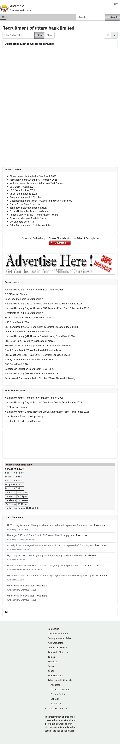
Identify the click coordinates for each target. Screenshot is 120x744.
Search (114, 17)
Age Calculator (55, 643)
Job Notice (53, 629)
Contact (54, 699)
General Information (58, 633)
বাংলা (116, 4)
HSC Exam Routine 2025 (22, 190)
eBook (51, 671)
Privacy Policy (57, 694)
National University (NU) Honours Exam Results (34, 214)
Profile (51, 666)
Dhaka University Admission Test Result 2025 (33, 176)
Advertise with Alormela (60, 680)
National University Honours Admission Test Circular (36, 183)
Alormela (17, 6)
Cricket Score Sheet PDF (22, 221)
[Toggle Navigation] (3, 17)
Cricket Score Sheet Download (25, 204)
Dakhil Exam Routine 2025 (23, 193)
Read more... (100, 525)
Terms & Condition (60, 689)
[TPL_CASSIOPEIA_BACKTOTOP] (115, 739)
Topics (51, 657)
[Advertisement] (60, 87)
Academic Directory (58, 652)
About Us (55, 685)
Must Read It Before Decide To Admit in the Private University (41, 200)
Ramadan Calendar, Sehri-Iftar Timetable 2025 (33, 179)
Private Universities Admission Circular (29, 211)
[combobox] (90, 17)
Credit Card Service (57, 647)
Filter (39, 35)
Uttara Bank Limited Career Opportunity (29, 43)
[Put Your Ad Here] (60, 263)
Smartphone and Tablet (60, 638)
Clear (49, 35)
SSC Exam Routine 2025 (22, 186)
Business (52, 661)
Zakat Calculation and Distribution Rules (30, 225)
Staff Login (56, 703)
